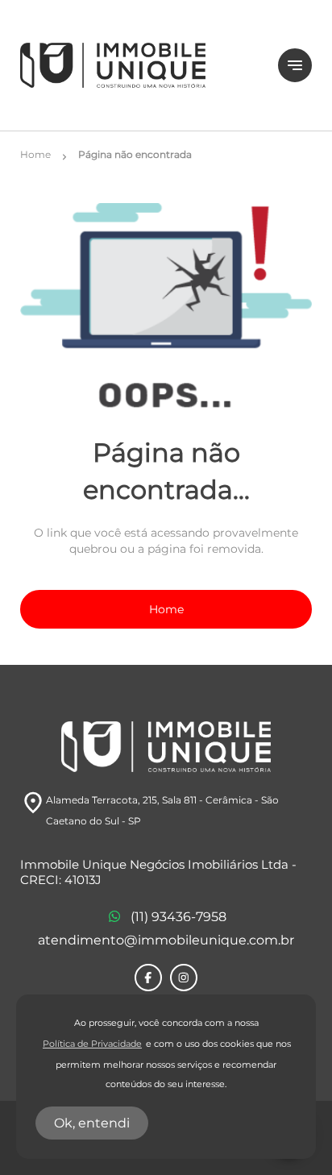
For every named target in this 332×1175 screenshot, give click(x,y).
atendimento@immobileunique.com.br (166, 940)
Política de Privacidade (92, 1044)
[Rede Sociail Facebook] (148, 977)
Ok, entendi (92, 1123)
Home (166, 609)
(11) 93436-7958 (178, 916)
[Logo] (139, 65)
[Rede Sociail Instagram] (183, 977)
